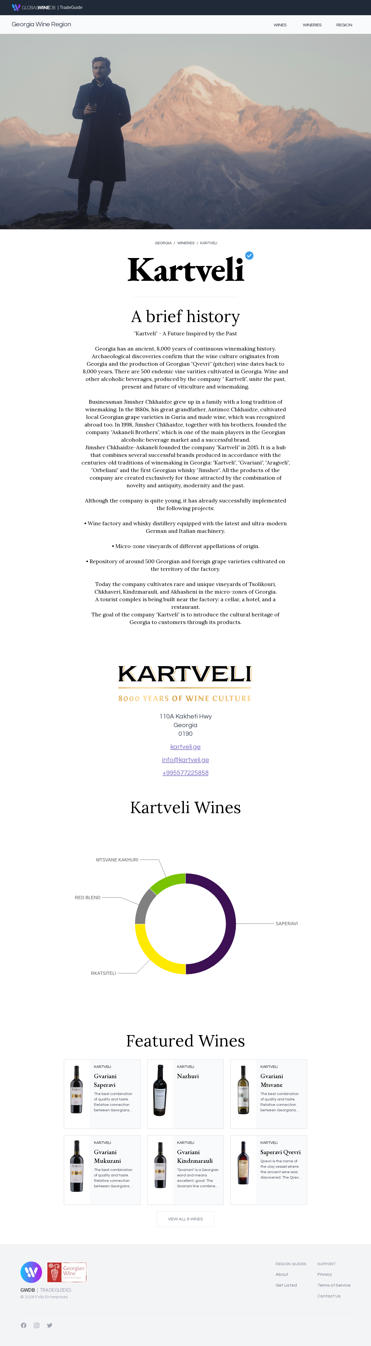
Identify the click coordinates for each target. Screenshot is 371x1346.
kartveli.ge (185, 746)
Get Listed (286, 1285)
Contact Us (329, 1296)
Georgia (163, 243)
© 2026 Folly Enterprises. (44, 1297)
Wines (280, 25)
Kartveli (207, 243)
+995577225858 (186, 772)
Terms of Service (334, 1285)
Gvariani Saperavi (105, 1080)
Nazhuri (188, 1076)
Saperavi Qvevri (280, 1152)
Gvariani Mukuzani (107, 1156)
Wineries (312, 25)
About (282, 1274)
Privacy (324, 1274)
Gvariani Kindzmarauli (195, 1156)
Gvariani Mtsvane (271, 1080)
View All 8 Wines (185, 1219)
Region (344, 25)
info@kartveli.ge (185, 759)
